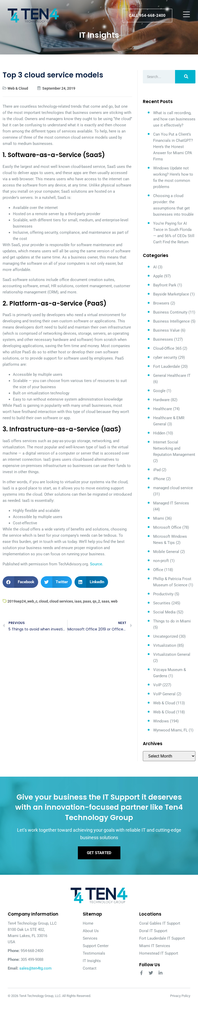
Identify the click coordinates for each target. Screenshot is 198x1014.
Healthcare (162, 409)
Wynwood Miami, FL (170, 730)
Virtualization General (171, 654)
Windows (161, 721)
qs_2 (96, 601)
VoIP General (164, 694)
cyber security (165, 357)
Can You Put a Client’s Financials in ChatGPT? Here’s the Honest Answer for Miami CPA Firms (173, 146)
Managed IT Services (171, 503)
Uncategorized (165, 636)
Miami (158, 518)
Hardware (161, 399)
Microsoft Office (167, 527)
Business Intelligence (171, 321)
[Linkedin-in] (160, 973)
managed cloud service (173, 488)
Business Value (166, 330)
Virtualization (164, 645)
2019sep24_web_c (22, 601)
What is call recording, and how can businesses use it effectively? (174, 119)
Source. (96, 564)
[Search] (185, 76)
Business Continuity (170, 312)
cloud (43, 601)
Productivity (163, 594)
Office (158, 569)
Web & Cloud (17, 88)
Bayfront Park (164, 285)
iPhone (159, 479)
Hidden (159, 433)
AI (155, 267)
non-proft (161, 560)
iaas (78, 601)
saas (105, 601)
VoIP (157, 685)
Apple (158, 276)
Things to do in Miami (172, 621)
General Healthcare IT (172, 375)
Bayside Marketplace (171, 294)
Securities (161, 603)
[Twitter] (151, 973)
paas (87, 601)
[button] (20, 582)
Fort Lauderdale (166, 366)
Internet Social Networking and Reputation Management (174, 448)
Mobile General (166, 551)
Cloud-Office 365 (167, 348)
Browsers (161, 303)
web (114, 601)
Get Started (99, 853)
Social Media (164, 612)
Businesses (163, 339)
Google (159, 390)
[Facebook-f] (141, 973)
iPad (157, 469)
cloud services (61, 601)
